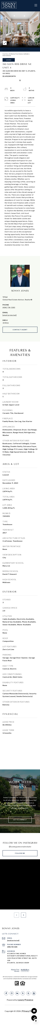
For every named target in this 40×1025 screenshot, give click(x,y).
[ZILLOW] (34, 993)
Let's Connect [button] (20, 820)
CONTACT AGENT (20, 330)
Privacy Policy (28, 1011)
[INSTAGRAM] (12, 993)
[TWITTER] (23, 993)
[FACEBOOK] (6, 993)
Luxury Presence (25, 1000)
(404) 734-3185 (9, 307)
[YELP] (28, 993)
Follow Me (20, 853)
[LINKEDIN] (17, 993)
